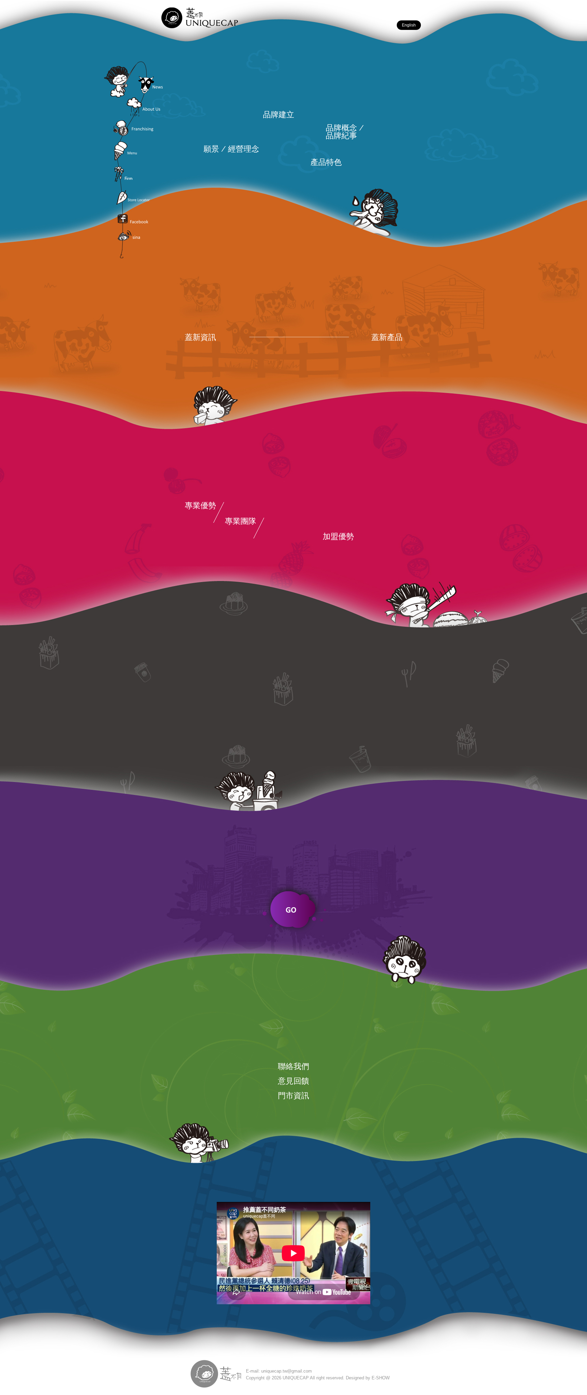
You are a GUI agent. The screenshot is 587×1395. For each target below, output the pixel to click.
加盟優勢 (338, 536)
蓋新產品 (387, 337)
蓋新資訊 (200, 337)
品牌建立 (278, 114)
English (409, 25)
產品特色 (326, 162)
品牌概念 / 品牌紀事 (345, 131)
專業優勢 (200, 505)
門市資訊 (293, 1095)
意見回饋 (293, 1080)
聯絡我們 (293, 1066)
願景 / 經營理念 (231, 148)
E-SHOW (381, 1377)
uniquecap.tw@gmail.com (286, 1371)
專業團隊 (240, 521)
